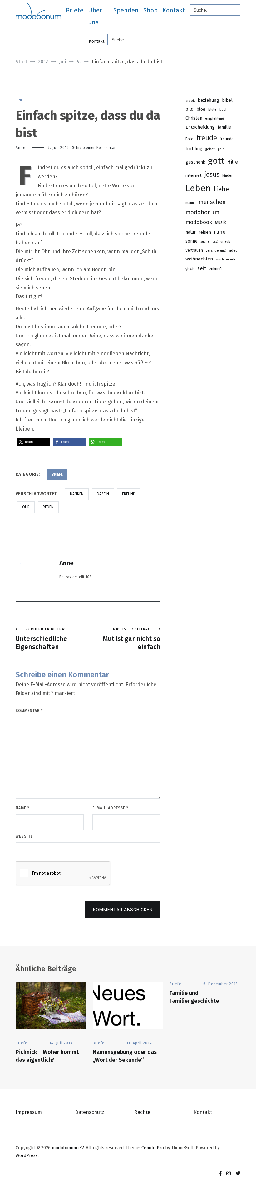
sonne (191, 241)
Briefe (74, 10)
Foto (189, 138)
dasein (103, 494)
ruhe (220, 232)
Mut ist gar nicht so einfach (131, 639)
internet (193, 175)
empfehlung (214, 118)
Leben (198, 188)
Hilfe (232, 162)
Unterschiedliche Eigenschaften (41, 639)
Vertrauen (194, 250)
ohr (26, 507)
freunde (227, 138)
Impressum (29, 1112)
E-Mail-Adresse (110, 808)
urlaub (225, 241)
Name (22, 808)
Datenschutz (89, 1112)
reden (48, 507)
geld (221, 149)
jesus (211, 174)
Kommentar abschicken (123, 909)
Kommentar (29, 710)
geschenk (195, 162)
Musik (220, 222)
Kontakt (173, 10)
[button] (33, 442)
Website (24, 836)
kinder (227, 176)
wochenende (226, 259)
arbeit (190, 101)
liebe (221, 189)
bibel (227, 100)
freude (206, 138)
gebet (210, 149)
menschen (212, 202)
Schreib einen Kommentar (94, 147)
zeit (201, 268)
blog (200, 109)
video (233, 251)
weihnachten (199, 259)
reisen (205, 232)
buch (223, 109)
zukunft (215, 269)
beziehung (208, 100)
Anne (21, 147)
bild (189, 109)
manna (190, 203)
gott (216, 160)
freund (128, 494)
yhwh (189, 269)
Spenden (126, 10)
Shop (150, 10)
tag (215, 241)
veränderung (216, 251)
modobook (198, 222)
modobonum (202, 212)
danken (77, 494)
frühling (193, 148)
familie (224, 127)
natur (190, 232)
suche (205, 241)
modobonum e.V (68, 1147)
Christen (193, 118)
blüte (212, 109)
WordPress (27, 1155)
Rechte (142, 1112)
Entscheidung (200, 127)
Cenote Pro (152, 1147)
